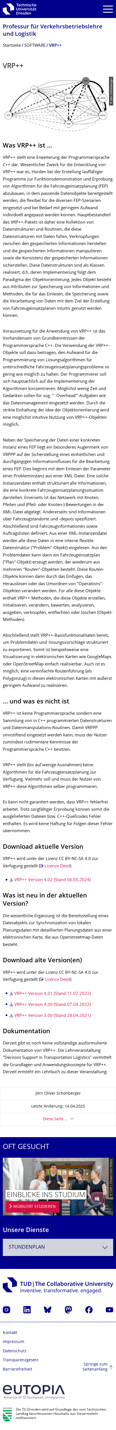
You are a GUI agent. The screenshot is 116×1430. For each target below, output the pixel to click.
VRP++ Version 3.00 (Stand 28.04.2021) (52, 1016)
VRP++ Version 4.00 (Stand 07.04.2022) (52, 1005)
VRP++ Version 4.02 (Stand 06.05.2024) (52, 880)
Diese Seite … (55, 1119)
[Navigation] (108, 9)
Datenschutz (14, 1351)
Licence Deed (57, 866)
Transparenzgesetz (21, 1360)
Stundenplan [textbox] (27, 1247)
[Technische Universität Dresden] (19, 9)
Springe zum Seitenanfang (95, 1367)
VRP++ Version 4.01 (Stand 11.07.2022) (52, 994)
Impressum (13, 1342)
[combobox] (58, 1247)
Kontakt (10, 1333)
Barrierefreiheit (17, 1369)
